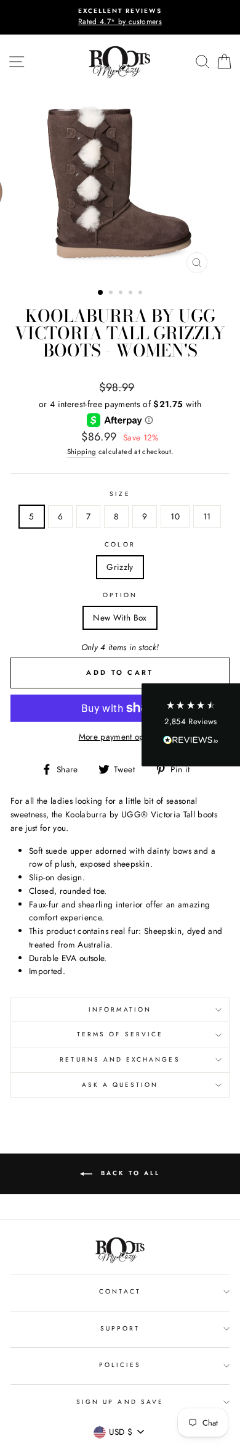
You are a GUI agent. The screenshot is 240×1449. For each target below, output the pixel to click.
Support (120, 1328)
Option (120, 595)
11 (207, 516)
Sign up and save (120, 1401)
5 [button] (141, 294)
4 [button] (132, 294)
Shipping (82, 451)
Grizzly (119, 567)
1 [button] (101, 293)
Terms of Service (120, 1034)
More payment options (120, 736)
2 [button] (112, 294)
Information (120, 1009)
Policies (120, 1364)
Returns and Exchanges (120, 1059)
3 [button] (122, 294)
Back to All (128, 1173)
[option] (120, 17)
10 (175, 516)
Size (120, 493)
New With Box (119, 617)
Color (120, 544)
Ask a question (120, 1084)
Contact (119, 1291)
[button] (191, 724)
